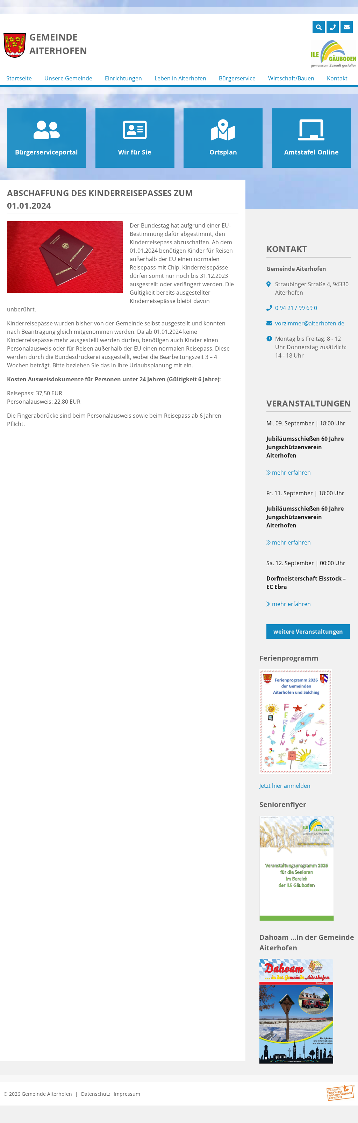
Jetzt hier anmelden (284, 786)
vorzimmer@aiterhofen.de (309, 323)
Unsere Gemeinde (68, 78)
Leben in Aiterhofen (180, 78)
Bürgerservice (237, 78)
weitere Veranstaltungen (308, 631)
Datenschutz (95, 1093)
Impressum (127, 1093)
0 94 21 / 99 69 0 (296, 308)
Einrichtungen (123, 78)
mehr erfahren (291, 472)
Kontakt (337, 78)
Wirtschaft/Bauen (291, 78)
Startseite (19, 78)
